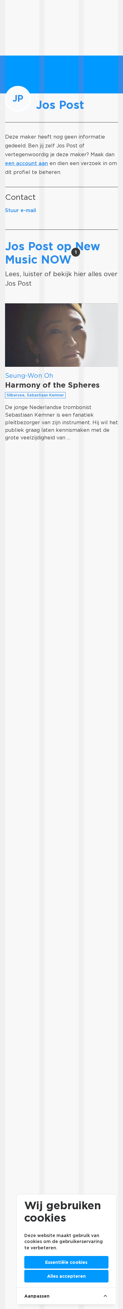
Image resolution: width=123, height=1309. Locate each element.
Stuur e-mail (20, 210)
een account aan (26, 163)
